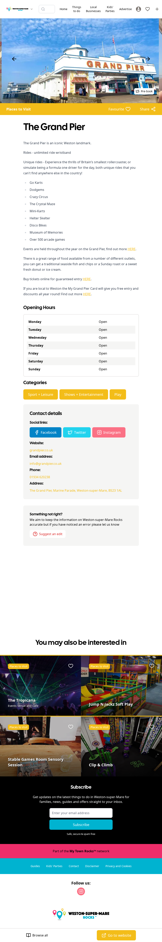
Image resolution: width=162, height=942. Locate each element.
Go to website (119, 935)
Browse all (40, 935)
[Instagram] (81, 891)
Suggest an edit (50, 534)
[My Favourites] (148, 9)
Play (117, 394)
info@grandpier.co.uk (46, 463)
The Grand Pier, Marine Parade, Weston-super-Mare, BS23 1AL (76, 490)
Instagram (112, 432)
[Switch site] (31, 9)
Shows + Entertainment (83, 394)
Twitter (80, 432)
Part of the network (81, 851)
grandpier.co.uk (41, 450)
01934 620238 (40, 477)
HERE (132, 249)
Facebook (49, 432)
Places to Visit (18, 109)
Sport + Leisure (40, 394)
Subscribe (81, 824)
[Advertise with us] (157, 9)
